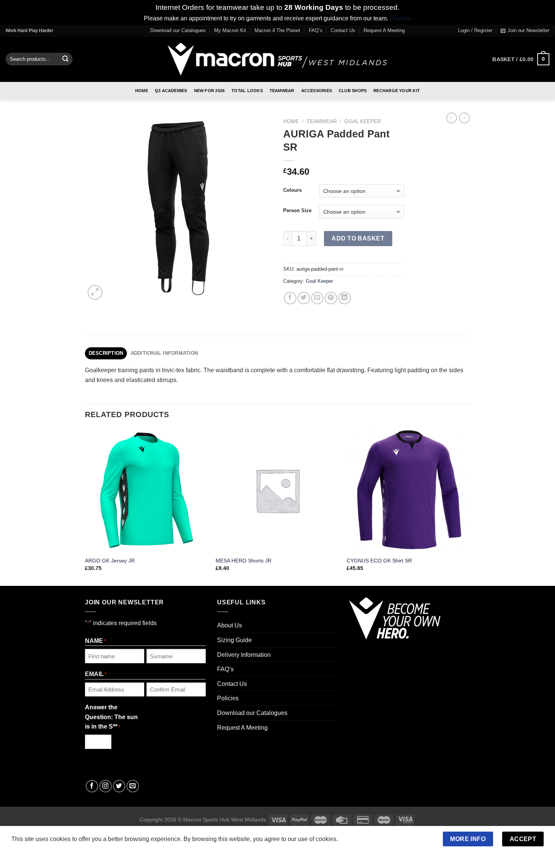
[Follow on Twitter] (119, 786)
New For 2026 (209, 90)
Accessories (316, 90)
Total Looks (246, 90)
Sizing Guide (234, 640)
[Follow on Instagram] (105, 786)
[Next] (469, 506)
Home (141, 90)
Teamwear (282, 90)
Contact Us (343, 30)
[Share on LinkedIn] (344, 298)
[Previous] (85, 506)
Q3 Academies (171, 90)
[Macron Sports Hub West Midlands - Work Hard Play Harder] (278, 59)
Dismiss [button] (400, 18)
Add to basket (357, 238)
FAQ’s (315, 30)
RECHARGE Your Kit (396, 90)
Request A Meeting (384, 30)
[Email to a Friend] (317, 298)
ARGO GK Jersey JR (110, 561)
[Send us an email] (132, 786)
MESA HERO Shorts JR (243, 561)
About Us (229, 625)
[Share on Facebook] (290, 298)
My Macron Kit (230, 30)
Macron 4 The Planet (277, 30)
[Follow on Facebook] (92, 786)
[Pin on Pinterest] (331, 298)
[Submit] (65, 59)
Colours (292, 190)
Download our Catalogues (178, 30)
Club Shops (353, 90)
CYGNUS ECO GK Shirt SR (379, 561)
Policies (228, 698)
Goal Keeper (362, 121)
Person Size (297, 210)
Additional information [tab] (164, 353)
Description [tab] (106, 353)
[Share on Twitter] (304, 298)
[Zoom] (95, 292)
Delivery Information (244, 655)
